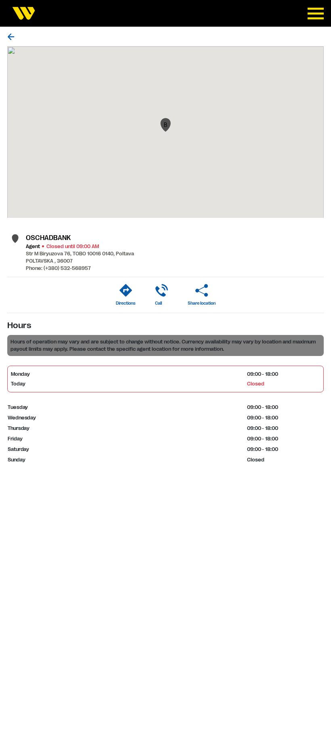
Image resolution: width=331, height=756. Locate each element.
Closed (255, 384)
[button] (165, 124)
